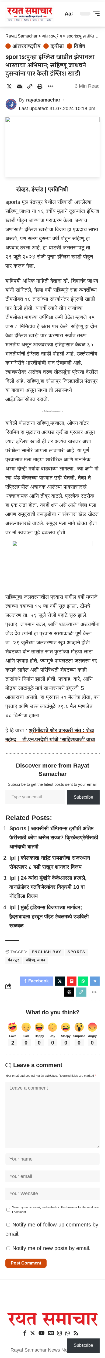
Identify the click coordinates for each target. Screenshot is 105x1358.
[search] (58, 13)
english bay (46, 952)
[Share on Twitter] (9, 86)
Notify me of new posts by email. (51, 1248)
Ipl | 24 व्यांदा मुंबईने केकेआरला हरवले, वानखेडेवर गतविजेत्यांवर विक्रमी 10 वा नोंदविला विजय (48, 887)
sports (76, 952)
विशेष (79, 46)
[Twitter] (33, 1333)
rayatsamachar (43, 100)
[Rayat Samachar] (29, 14)
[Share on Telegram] (95, 981)
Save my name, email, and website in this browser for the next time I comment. (55, 1210)
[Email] (19, 86)
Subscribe (83, 797)
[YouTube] (41, 1333)
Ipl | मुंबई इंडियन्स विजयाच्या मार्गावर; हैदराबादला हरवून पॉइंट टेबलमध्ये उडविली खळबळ (49, 916)
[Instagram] (59, 1333)
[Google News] (51, 1333)
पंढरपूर (13, 960)
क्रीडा (57, 46)
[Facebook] (25, 1333)
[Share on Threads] (69, 992)
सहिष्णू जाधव (36, 960)
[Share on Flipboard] (71, 981)
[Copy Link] (29, 86)
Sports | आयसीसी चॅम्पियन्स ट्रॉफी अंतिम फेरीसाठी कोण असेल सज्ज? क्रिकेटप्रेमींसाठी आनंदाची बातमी (53, 837)
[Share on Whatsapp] (83, 981)
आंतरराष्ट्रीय (27, 46)
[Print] (40, 86)
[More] (50, 86)
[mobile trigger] (95, 14)
